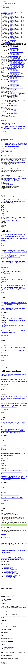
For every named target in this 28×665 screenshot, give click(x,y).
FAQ (5, 1)
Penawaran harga (8, 648)
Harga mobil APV (14, 97)
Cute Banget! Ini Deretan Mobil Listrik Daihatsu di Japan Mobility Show (14, 320)
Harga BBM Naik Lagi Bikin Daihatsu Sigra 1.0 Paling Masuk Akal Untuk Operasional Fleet (15, 201)
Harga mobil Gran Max (15, 86)
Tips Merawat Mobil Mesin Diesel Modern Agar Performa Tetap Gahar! (15, 251)
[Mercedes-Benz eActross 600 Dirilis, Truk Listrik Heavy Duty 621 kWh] (10, 284)
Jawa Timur (12, 38)
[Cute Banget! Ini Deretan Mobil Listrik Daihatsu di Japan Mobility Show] (10, 315)
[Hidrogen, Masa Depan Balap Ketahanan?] (10, 268)
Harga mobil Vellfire (14, 53)
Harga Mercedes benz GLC (16, 60)
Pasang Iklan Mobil (5, 7)
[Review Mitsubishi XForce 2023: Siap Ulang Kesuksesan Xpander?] (10, 141)
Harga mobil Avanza (14, 49)
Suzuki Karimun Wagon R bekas (12, 573)
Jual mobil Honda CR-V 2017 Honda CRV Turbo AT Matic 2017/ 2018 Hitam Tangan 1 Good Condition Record (14, 405)
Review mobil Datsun (12, 113)
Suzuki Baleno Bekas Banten (7, 513)
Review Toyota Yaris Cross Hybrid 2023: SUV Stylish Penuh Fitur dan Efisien (14, 128)
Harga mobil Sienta (14, 54)
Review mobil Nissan (12, 105)
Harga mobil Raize (14, 56)
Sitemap (5, 649)
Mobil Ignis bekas (8, 568)
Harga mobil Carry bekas (10, 571)
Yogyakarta (12, 41)
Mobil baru (9, 258)
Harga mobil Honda (11, 68)
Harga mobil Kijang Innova (16, 52)
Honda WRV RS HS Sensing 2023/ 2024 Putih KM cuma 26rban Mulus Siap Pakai (14, 380)
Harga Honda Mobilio (15, 70)
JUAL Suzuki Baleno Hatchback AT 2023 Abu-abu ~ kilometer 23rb (13, 286)
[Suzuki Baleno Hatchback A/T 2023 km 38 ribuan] (13, 234)
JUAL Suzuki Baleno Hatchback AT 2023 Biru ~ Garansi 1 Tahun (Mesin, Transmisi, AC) (14, 262)
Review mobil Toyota (12, 101)
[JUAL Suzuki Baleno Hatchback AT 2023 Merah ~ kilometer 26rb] (14, 303)
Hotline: (9, 3)
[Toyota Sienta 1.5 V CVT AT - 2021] (10, 495)
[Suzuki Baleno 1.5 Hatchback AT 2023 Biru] (12, 347)
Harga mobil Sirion (14, 85)
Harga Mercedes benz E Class (17, 64)
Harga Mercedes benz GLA (16, 61)
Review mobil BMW (12, 110)
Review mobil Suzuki (12, 106)
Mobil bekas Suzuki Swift (10, 572)
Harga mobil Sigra (14, 80)
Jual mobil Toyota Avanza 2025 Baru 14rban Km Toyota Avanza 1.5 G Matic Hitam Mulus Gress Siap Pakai (13, 431)
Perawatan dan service (12, 187)
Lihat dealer (3, 534)
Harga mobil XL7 (14, 98)
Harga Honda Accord (15, 72)
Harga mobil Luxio (14, 82)
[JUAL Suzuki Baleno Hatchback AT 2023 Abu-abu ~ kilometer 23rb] (14, 281)
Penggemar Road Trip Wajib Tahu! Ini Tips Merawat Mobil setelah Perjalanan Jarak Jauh (14, 218)
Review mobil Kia (11, 108)
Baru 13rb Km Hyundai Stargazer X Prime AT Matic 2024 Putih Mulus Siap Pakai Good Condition (14, 477)
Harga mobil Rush (14, 50)
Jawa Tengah (13, 40)
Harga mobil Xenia (14, 84)
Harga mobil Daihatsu (12, 78)
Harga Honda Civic (14, 69)
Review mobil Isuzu (11, 112)
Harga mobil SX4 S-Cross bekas (12, 575)
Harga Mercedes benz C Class (17, 65)
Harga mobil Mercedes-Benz (13, 57)
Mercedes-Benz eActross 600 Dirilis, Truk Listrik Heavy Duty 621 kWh (14, 288)
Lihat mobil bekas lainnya (7, 13)
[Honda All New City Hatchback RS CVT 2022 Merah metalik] (14, 449)
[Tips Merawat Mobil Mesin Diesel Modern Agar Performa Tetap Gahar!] (10, 247)
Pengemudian (10, 184)
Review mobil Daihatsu (12, 104)
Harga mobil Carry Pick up (16, 92)
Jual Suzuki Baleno (5, 367)
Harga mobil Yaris (14, 48)
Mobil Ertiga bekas (8, 567)
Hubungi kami (7, 645)
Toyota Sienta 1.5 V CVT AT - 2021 (12, 498)
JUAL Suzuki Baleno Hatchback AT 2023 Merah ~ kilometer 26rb (13, 308)
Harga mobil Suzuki (11, 89)
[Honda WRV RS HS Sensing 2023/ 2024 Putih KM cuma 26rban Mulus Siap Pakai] (14, 375)
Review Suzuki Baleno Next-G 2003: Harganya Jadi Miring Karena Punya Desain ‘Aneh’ (12, 559)
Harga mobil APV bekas (10, 576)
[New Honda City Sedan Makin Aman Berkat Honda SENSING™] (10, 300)
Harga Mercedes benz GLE (16, 58)
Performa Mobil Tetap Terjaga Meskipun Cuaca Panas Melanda (14, 235)
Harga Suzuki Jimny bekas (10, 577)
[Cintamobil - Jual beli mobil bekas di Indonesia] (6, 10)
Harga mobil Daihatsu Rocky (16, 88)
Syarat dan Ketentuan (9, 647)
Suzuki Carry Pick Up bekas (11, 569)
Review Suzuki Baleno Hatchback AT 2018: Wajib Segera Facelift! (14, 544)
